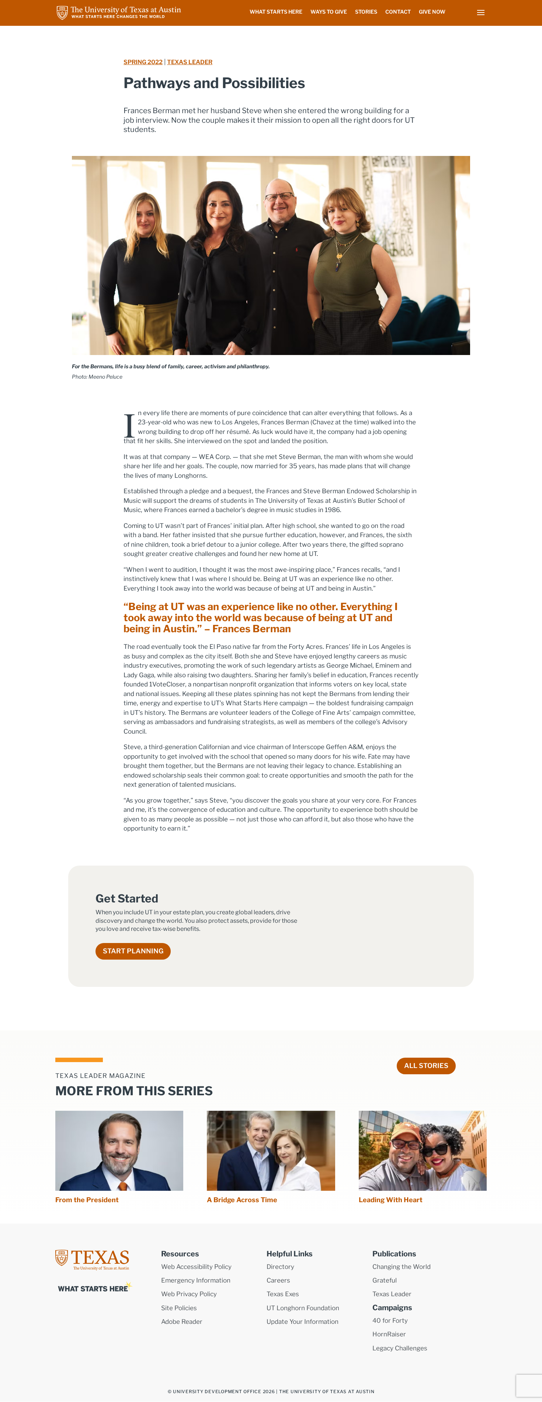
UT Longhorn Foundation (303, 1308)
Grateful (384, 1280)
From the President (87, 1200)
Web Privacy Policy (189, 1294)
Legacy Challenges (399, 1348)
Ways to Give (328, 11)
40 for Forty (390, 1320)
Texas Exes (283, 1294)
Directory (280, 1266)
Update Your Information (302, 1321)
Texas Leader (189, 62)
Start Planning (133, 951)
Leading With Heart (391, 1200)
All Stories (426, 1065)
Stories (366, 11)
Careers (278, 1280)
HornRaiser (389, 1334)
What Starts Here (276, 11)
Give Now (432, 11)
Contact (398, 11)
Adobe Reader (181, 1321)
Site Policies (179, 1308)
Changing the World (401, 1266)
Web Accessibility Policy (196, 1266)
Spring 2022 (143, 62)
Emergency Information (195, 1280)
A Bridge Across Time (242, 1200)
